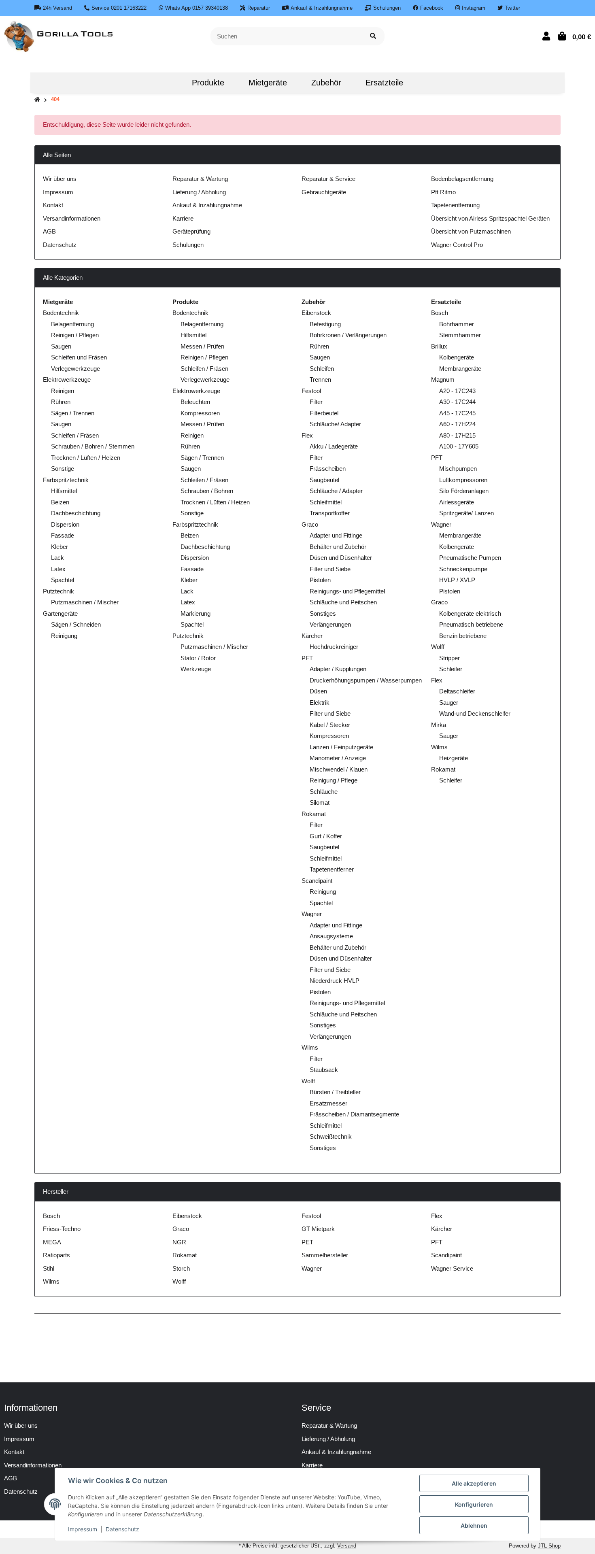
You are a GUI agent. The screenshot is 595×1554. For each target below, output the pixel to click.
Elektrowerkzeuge (67, 379)
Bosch (439, 312)
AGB (49, 231)
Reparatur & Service (328, 178)
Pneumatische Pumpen (470, 557)
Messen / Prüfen (202, 346)
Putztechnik (58, 591)
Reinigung (64, 635)
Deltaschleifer (457, 691)
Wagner (312, 913)
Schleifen (322, 368)
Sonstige (62, 468)
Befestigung (325, 324)
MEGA (52, 1242)
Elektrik (319, 702)
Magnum (443, 379)
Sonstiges (323, 613)
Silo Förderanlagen (464, 490)
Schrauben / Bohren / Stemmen (92, 446)
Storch (181, 1268)
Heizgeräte (453, 758)
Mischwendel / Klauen (339, 769)
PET (307, 1242)
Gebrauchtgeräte (324, 192)
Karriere (182, 218)
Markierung (195, 613)
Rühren (60, 401)
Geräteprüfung (191, 231)
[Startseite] (37, 100)
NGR (179, 1242)
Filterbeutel (324, 413)
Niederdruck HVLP (334, 980)
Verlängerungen (330, 624)
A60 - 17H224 (457, 424)
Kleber (59, 546)
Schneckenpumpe (463, 568)
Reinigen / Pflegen (75, 335)
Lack (57, 557)
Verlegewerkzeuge (75, 368)
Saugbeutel (324, 479)
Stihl (48, 1268)
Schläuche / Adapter (336, 490)
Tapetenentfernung (455, 205)
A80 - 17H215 (457, 435)
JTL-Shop (549, 1546)
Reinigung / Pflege (333, 780)
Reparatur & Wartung (200, 178)
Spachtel (62, 579)
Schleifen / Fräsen (75, 435)
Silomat (319, 802)
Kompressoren (200, 413)
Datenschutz (59, 244)
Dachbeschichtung (75, 513)
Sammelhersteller (325, 1255)
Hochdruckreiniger (334, 646)
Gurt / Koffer (326, 836)
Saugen (61, 346)
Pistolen (320, 579)
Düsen (318, 691)
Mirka (438, 724)
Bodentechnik (61, 312)
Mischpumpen (458, 468)
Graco (310, 524)
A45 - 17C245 (457, 413)
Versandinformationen (71, 218)
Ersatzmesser (328, 1103)
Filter (316, 401)
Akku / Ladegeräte (334, 446)
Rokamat (314, 813)
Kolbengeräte (456, 357)
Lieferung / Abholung (199, 192)
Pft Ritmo (443, 192)
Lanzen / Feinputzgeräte (341, 747)
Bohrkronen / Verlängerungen (348, 335)
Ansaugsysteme (331, 936)
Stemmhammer (460, 335)
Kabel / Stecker (330, 724)
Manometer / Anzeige (338, 758)
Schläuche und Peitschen (343, 602)
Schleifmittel (326, 502)
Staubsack (324, 1069)
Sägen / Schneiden (76, 624)
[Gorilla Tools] (59, 35)
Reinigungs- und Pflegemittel (347, 591)
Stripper (449, 658)
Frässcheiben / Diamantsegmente (354, 1114)
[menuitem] (167, 82)
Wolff (308, 1081)
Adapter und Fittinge (336, 535)
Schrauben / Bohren (207, 490)
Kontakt (53, 205)
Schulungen (188, 244)
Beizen (60, 502)
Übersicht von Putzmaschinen (471, 231)
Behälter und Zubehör (338, 546)
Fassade (62, 535)
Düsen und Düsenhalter (341, 557)
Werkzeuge (196, 668)
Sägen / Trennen (72, 413)
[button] (546, 36)
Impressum (58, 192)
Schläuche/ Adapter (335, 424)
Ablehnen (474, 1525)
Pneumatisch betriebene (471, 624)
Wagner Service (452, 1268)
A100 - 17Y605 (458, 446)
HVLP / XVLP (457, 579)
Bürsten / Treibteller (335, 1091)
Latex (58, 568)
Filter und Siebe (330, 568)
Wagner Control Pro (457, 244)
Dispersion (65, 524)
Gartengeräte (60, 613)
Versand (346, 1546)
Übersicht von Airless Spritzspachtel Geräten (490, 218)
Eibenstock (316, 312)
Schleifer (450, 668)
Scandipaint (317, 880)
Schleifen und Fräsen (79, 357)
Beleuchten (195, 401)
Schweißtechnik (331, 1136)
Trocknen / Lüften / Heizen (85, 457)
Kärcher (312, 635)
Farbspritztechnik (66, 479)
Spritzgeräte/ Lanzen (466, 513)
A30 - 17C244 (457, 401)
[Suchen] (373, 36)
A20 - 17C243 (457, 390)
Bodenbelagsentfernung (462, 178)
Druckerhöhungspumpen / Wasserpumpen (366, 680)
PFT (307, 658)
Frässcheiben (328, 468)
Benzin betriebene (463, 635)
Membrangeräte (460, 368)
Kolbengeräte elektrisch (470, 613)
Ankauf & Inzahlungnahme (207, 205)
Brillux (439, 346)
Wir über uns (59, 178)
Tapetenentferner (332, 869)
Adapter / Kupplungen (338, 668)
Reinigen (62, 390)
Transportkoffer (330, 513)
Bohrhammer (456, 324)
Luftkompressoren (463, 479)
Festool (311, 390)
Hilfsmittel (64, 490)
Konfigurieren (474, 1504)
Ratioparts (56, 1255)
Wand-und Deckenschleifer (474, 713)
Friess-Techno (62, 1228)
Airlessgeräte (456, 502)
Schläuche (324, 791)
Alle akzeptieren (474, 1483)
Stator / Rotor (198, 658)
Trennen (320, 379)
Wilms (310, 1047)
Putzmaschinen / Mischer (85, 602)
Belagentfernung (72, 324)
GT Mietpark (318, 1228)
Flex (307, 435)
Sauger (448, 702)
